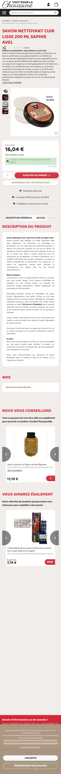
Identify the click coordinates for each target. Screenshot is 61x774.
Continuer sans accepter (30, 747)
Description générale (19, 218)
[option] (5, 91)
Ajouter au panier (35, 175)
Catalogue (6, 20)
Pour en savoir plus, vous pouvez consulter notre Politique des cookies (30, 743)
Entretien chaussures (20, 20)
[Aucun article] (56, 4)
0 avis (26, 48)
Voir (50, 562)
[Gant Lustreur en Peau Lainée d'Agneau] (30, 444)
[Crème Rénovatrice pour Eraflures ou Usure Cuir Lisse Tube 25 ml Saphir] (30, 528)
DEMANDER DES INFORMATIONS (31, 182)
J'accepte (31, 758)
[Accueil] (17, 4)
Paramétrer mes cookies (30, 766)
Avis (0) (41, 218)
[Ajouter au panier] (50, 478)
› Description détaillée (11, 82)
